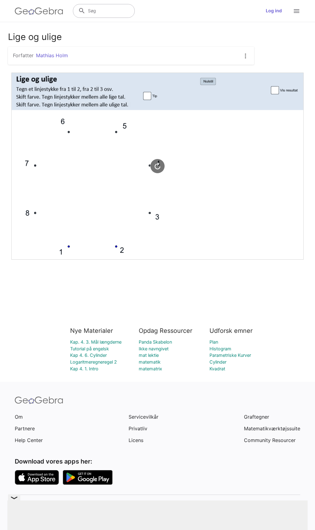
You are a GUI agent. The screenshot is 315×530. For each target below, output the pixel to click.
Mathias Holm (52, 55)
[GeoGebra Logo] (39, 11)
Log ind (274, 11)
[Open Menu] (296, 11)
